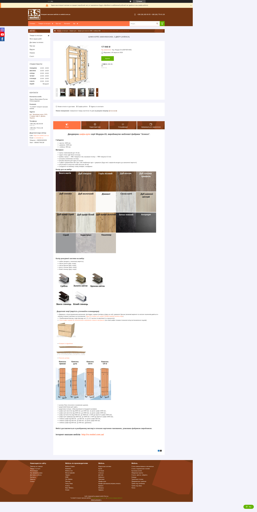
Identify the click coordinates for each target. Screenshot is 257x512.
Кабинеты (101, 477)
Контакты (33, 477)
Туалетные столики (137, 479)
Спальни (101, 473)
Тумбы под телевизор (138, 483)
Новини (32, 53)
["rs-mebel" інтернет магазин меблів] (34, 14)
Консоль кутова (64, 358)
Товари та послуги (44, 23)
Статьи (32, 481)
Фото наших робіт (36, 39)
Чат (250, 507)
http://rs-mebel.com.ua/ (93, 434)
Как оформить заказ (36, 473)
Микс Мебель (69, 488)
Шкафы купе (102, 481)
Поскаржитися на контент (98, 498)
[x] (161, 451)
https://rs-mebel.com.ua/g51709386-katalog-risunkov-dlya (104, 316)
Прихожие (101, 479)
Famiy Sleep (69, 483)
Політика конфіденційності (114, 498)
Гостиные (101, 471)
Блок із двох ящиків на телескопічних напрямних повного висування (81, 320)
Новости (32, 479)
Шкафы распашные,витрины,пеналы (109, 483)
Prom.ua (106, 496)
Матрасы (101, 488)
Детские (100, 475)
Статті (32, 56)
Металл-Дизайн (70, 473)
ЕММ (66, 477)
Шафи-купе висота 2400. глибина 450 (89, 31)
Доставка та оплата (36, 42)
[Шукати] (157, 23)
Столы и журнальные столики (141, 468)
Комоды (134, 477)
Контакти (67, 23)
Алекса (67, 485)
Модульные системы (104, 466)
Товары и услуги (35, 468)
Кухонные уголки (137, 471)
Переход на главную (36, 466)
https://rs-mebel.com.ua (41, 135)
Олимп (67, 490)
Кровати (100, 485)
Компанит (68, 468)
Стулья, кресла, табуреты (139, 475)
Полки (133, 488)
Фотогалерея (34, 471)
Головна (32, 23)
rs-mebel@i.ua (38, 138)
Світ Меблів (68, 479)
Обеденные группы (137, 473)
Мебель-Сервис (70, 466)
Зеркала (100, 490)
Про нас (58, 23)
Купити (107, 58)
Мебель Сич (69, 471)
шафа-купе (84, 134)
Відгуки (32, 49)
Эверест (67, 475)
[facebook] (159, 451)
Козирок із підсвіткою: (66, 343)
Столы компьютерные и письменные (143, 466)
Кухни (100, 468)
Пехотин (67, 481)
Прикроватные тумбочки (139, 481)
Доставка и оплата (35, 475)
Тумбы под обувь (137, 485)
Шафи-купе (73, 31)
